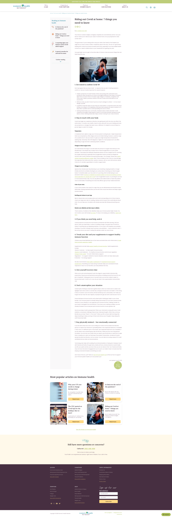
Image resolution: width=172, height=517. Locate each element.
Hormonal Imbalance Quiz (56, 470)
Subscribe (109, 501)
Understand (64, 6)
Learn (125, 6)
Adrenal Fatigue (78, 470)
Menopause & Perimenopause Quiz (58, 472)
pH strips (93, 213)
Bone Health (77, 491)
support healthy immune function (98, 246)
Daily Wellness (78, 493)
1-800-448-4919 (89, 449)
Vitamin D (77, 252)
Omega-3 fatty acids (80, 254)
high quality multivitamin (93, 262)
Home (51, 13)
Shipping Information (104, 474)
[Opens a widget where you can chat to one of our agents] (166, 514)
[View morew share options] (79, 27)
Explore (85, 6)
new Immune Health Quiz (99, 355)
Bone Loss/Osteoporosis (81, 472)
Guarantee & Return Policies (106, 472)
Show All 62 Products (80, 502)
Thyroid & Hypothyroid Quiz (56, 474)
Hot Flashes (53, 489)
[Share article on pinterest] (77, 27)
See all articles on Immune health (86, 429)
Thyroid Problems (79, 476)
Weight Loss (77, 500)
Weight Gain (53, 496)
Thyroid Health (78, 498)
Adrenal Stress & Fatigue (80, 489)
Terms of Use (102, 479)
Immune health (57, 13)
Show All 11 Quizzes (54, 476)
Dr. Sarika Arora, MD (81, 31)
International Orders (104, 476)
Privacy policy (102, 481)
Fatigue (52, 493)
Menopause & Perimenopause (82, 474)
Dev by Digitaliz (108, 512)
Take (46, 6)
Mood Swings (53, 491)
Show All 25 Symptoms (55, 498)
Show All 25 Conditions (80, 479)
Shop (106, 6)
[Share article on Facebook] (75, 27)
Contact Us (102, 470)
